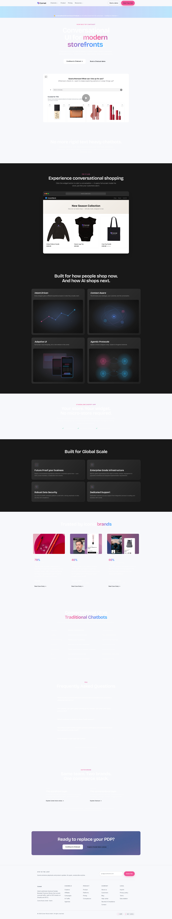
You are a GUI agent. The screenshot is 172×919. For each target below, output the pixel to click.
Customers (104, 892)
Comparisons (87, 898)
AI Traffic (67, 898)
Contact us (93, 747)
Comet (39, 886)
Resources (78, 3)
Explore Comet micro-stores (97, 847)
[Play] (86, 98)
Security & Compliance (108, 901)
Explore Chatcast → (95, 800)
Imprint (122, 890)
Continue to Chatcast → (111, 15)
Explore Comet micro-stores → (55, 800)
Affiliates (67, 892)
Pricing (70, 3)
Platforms (86, 892)
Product (63, 3)
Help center (104, 898)
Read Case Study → (40, 586)
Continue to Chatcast (72, 847)
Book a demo (114, 3)
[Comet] (41, 3)
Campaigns (68, 895)
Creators (67, 890)
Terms (122, 895)
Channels (54, 3)
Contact (103, 904)
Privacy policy (124, 892)
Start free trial (128, 3)
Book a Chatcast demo (97, 61)
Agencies (67, 901)
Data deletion (124, 898)
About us (104, 890)
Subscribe (129, 874)
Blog (102, 895)
